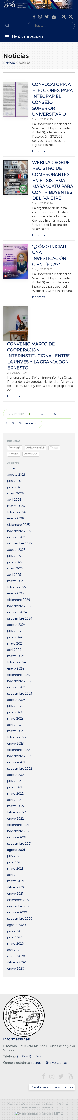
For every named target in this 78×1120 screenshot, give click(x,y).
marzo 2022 (16, 806)
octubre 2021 (16, 837)
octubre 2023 (17, 687)
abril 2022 (14, 800)
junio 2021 (14, 862)
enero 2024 (15, 668)
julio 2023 (14, 706)
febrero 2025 (16, 587)
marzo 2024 (16, 656)
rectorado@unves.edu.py (49, 1063)
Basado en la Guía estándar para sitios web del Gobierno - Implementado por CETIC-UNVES (39, 1106)
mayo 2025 (15, 568)
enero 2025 (15, 593)
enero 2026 (15, 518)
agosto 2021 (16, 850)
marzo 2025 (15, 581)
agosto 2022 (16, 775)
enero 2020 (15, 969)
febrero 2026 (16, 512)
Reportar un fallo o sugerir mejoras (52, 1087)
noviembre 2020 (19, 906)
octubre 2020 (17, 912)
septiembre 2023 (19, 693)
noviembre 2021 (19, 831)
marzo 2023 (16, 731)
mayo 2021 (15, 868)
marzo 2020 (16, 956)
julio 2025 (14, 556)
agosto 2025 (16, 550)
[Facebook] (34, 16)
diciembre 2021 (18, 825)
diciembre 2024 (18, 600)
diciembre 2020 (18, 900)
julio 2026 (14, 481)
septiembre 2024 (19, 618)
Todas (11, 468)
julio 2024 (14, 631)
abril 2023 (14, 725)
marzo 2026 (16, 506)
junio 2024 (14, 637)
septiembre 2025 (19, 543)
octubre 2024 (17, 612)
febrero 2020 (16, 962)
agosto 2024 (16, 625)
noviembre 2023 (19, 681)
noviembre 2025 (19, 531)
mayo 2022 (15, 793)
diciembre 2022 (18, 750)
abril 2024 (14, 650)
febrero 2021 (16, 887)
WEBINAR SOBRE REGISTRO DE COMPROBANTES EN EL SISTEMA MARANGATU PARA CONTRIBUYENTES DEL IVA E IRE (52, 180)
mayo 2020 (15, 944)
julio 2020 (14, 931)
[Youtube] (54, 16)
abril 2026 (14, 500)
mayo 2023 (15, 718)
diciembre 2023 (18, 675)
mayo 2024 (15, 643)
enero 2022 (15, 818)
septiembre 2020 (19, 919)
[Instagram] (40, 16)
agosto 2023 (16, 700)
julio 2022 (14, 781)
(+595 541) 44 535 (29, 1056)
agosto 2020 (16, 925)
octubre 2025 (16, 537)
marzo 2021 (15, 881)
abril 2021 (14, 875)
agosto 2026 (16, 475)
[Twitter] (47, 16)
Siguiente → (28, 423)
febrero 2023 (16, 737)
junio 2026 (14, 487)
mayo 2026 (15, 493)
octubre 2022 (17, 762)
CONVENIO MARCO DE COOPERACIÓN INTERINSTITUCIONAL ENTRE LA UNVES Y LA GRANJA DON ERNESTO (38, 355)
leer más (38, 151)
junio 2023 (14, 712)
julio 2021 (13, 856)
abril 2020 (14, 950)
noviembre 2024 (19, 606)
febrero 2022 (16, 812)
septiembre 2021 (19, 843)
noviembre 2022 (19, 756)
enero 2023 (15, 743)
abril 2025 (14, 575)
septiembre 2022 (19, 768)
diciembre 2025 (18, 525)
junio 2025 (14, 562)
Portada (9, 63)
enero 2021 (15, 893)
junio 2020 (14, 937)
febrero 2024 (16, 662)
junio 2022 (14, 787)
